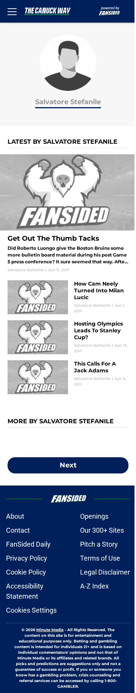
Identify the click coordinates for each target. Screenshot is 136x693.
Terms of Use (100, 558)
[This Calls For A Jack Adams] (68, 377)
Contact (18, 530)
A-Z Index (94, 586)
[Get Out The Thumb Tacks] (68, 213)
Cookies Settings (31, 610)
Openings (94, 516)
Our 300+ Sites (102, 530)
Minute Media (49, 629)
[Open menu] (12, 11)
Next (68, 465)
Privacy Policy (26, 558)
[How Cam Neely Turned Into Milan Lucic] (68, 297)
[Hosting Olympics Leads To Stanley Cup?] (68, 337)
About (15, 516)
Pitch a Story (99, 544)
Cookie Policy (26, 572)
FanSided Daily (28, 544)
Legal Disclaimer (105, 572)
